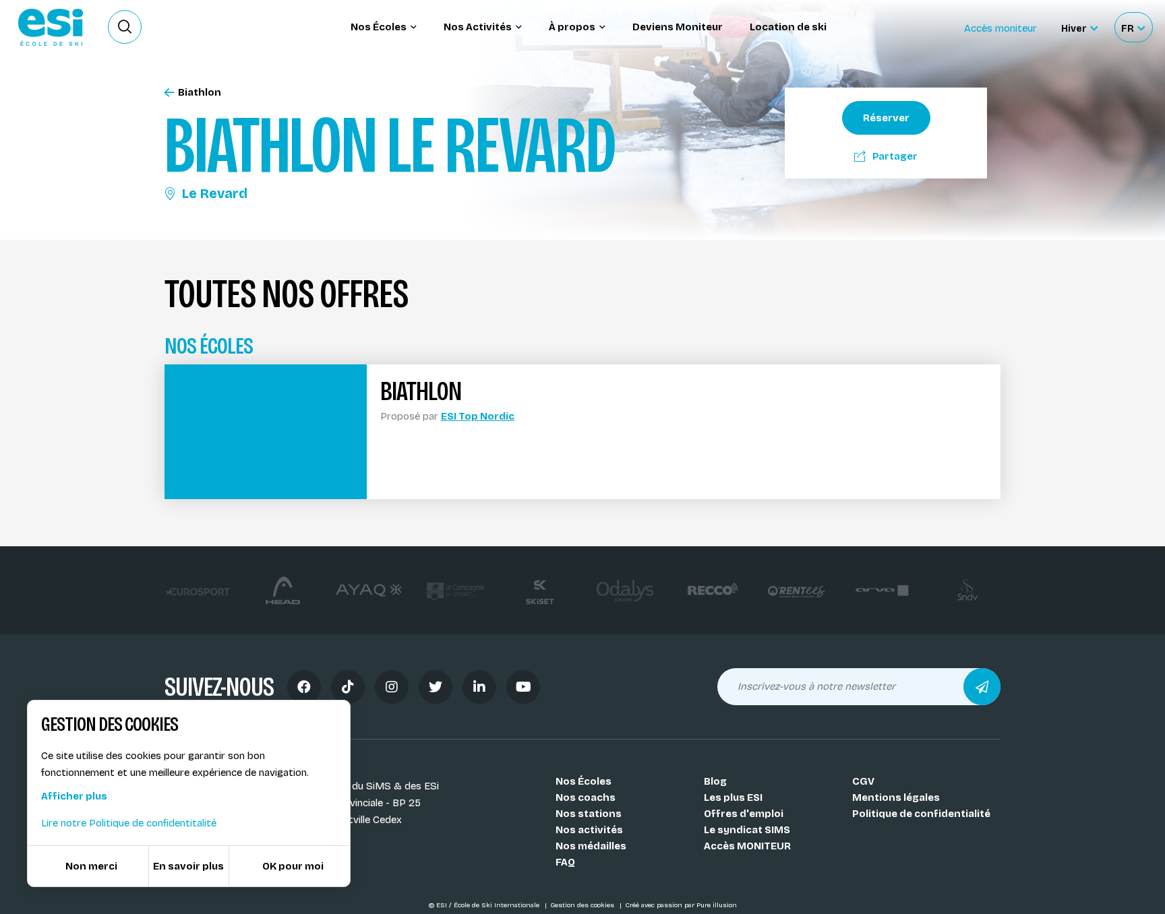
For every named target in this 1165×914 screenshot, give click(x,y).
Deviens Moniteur (677, 27)
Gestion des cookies (583, 905)
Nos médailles (591, 846)
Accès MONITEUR (747, 846)
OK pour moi (293, 866)
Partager (895, 156)
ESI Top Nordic (477, 416)
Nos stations (589, 814)
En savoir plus (188, 866)
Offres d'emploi (743, 814)
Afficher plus (74, 796)
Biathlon (199, 93)
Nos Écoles (583, 781)
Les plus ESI (733, 797)
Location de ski (788, 27)
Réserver (886, 118)
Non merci (91, 866)
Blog (715, 781)
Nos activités (589, 830)
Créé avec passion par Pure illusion (681, 905)
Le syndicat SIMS (747, 830)
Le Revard (214, 193)
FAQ (565, 862)
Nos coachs (586, 797)
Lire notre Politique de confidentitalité (128, 823)
